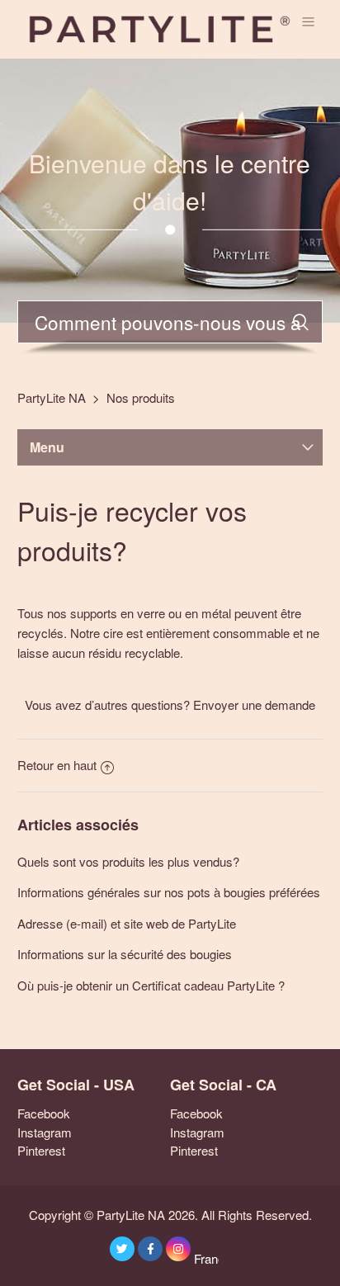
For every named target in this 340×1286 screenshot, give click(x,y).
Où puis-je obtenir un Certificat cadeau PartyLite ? (151, 985)
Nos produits (140, 397)
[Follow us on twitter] (122, 1248)
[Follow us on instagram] (178, 1248)
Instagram (44, 1132)
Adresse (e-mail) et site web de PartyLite (126, 923)
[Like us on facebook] (150, 1248)
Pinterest (41, 1150)
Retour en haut (57, 764)
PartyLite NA (51, 397)
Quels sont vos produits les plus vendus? (128, 861)
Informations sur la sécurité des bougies (124, 953)
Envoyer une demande (254, 704)
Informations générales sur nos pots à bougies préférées (168, 892)
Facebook (43, 1113)
